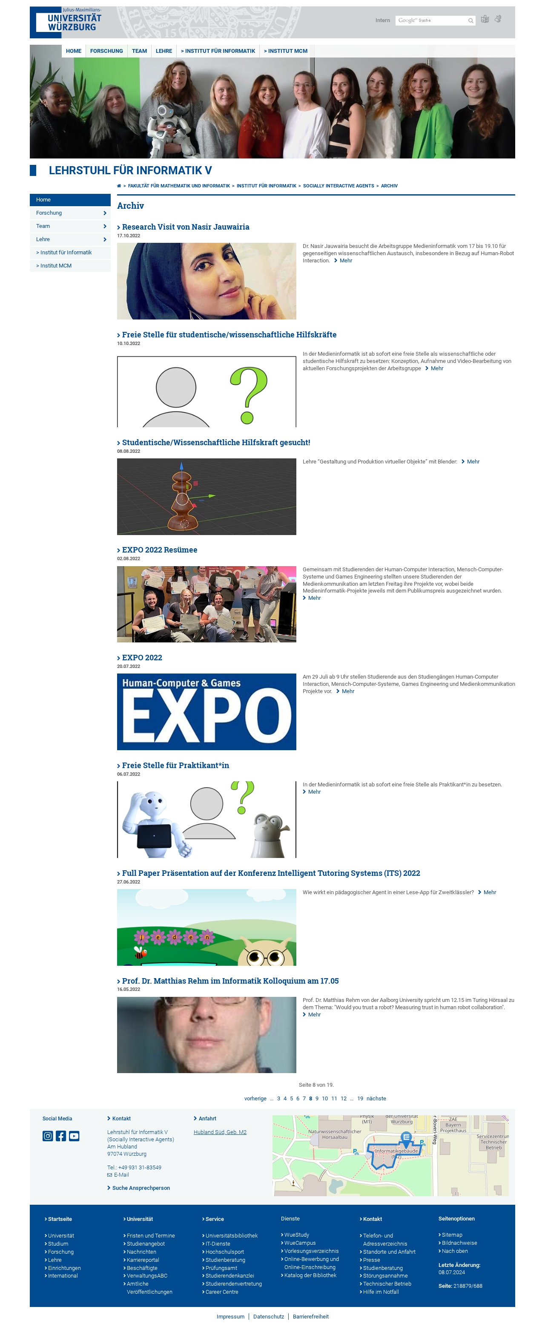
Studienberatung (225, 1260)
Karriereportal (143, 1260)
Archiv (389, 186)
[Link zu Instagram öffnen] (48, 1136)
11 (334, 1098)
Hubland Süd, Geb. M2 (220, 1132)
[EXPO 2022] (206, 748)
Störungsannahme (385, 1275)
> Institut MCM (285, 51)
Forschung (106, 51)
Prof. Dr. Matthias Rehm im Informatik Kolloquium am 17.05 (230, 981)
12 (344, 1098)
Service (215, 1219)
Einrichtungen (64, 1268)
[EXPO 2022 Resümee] (206, 640)
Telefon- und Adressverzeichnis (385, 1239)
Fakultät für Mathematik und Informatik (179, 186)
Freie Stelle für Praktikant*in (175, 765)
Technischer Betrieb (387, 1284)
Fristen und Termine (151, 1235)
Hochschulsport (225, 1252)
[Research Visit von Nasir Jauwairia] (206, 317)
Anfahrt (207, 1119)
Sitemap (452, 1235)
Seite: (445, 1286)
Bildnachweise (459, 1243)
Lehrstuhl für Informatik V (130, 170)
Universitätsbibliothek (232, 1235)
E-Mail (121, 1175)
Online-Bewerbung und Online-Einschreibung (311, 1263)
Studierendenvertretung (234, 1284)
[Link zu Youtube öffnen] (75, 1136)
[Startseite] (119, 186)
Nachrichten (141, 1252)
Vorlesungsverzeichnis (311, 1251)
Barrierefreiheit (311, 1316)
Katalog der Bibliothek (310, 1275)
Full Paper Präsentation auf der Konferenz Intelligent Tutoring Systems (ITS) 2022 (271, 873)
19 (360, 1098)
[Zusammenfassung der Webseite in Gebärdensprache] (497, 19)
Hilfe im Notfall (381, 1292)
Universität (61, 1235)
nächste (376, 1098)
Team (139, 51)
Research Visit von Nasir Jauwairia (186, 227)
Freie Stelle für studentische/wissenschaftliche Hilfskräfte (229, 335)
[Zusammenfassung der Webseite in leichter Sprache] (485, 19)
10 (325, 1098)
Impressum (230, 1316)
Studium (58, 1244)
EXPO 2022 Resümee (160, 550)
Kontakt (121, 1119)
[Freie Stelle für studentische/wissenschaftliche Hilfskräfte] (206, 425)
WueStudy (296, 1235)
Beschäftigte (142, 1268)
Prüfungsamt (221, 1268)
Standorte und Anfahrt (389, 1252)
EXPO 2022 (142, 657)
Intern (383, 20)
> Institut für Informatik (218, 51)
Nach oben (455, 1251)
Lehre (164, 51)
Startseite (60, 1219)
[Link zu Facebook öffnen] (62, 1136)
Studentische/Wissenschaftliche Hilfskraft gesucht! (216, 442)
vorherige (255, 1098)
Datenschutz (268, 1316)
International (63, 1275)
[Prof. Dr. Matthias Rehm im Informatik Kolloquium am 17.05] (206, 1071)
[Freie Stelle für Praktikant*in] (206, 856)
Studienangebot (146, 1244)
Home (73, 51)
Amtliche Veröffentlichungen (149, 1288)
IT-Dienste (218, 1244)
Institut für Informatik (266, 186)
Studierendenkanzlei (230, 1275)
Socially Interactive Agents (338, 186)
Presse (371, 1260)
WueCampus (300, 1243)
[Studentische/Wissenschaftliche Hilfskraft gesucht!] (206, 533)
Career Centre (222, 1292)
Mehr (346, 260)
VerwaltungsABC (147, 1275)
